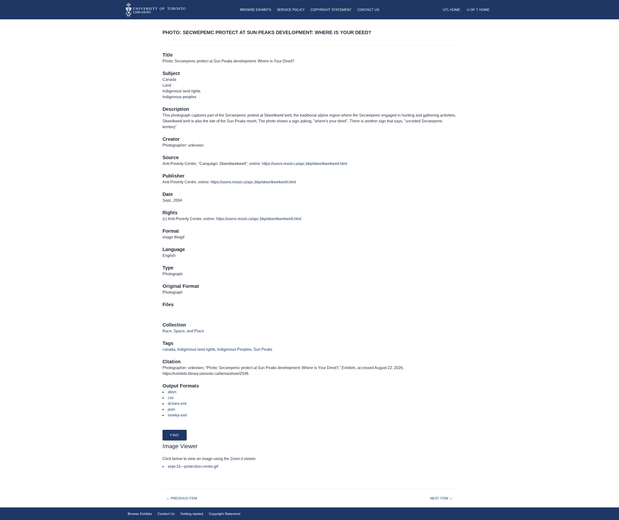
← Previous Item (181, 498)
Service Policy (291, 10)
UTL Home (451, 10)
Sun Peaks (262, 349)
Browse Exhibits (255, 10)
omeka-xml (177, 415)
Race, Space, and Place (183, 331)
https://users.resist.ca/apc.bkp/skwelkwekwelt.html (304, 164)
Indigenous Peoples (234, 349)
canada (168, 349)
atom (172, 392)
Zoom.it (236, 459)
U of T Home (478, 10)
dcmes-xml (177, 403)
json (171, 409)
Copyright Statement (331, 10)
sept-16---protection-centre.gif (193, 466)
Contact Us (368, 10)
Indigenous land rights (196, 349)
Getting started (191, 514)
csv (171, 398)
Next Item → (441, 498)
